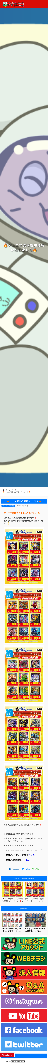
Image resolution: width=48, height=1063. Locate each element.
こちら (31, 855)
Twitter (27, 869)
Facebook (15, 869)
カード (5, 506)
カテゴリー (6, 1061)
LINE (36, 869)
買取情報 (11, 506)
